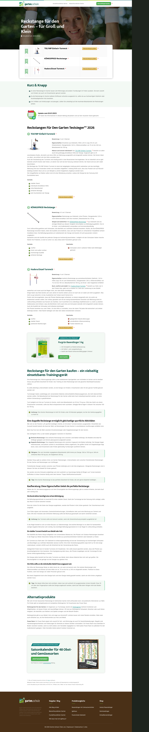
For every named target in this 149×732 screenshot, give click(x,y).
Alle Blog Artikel (54, 707)
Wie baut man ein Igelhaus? (57, 719)
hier (49, 680)
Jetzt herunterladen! (39, 659)
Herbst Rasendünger (106, 707)
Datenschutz (79, 727)
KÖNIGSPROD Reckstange (55, 58)
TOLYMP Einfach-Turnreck (55, 48)
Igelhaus (74, 711)
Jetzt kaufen (64, 357)
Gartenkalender (47, 663)
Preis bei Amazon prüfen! (89, 48)
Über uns (63, 727)
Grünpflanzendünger (106, 715)
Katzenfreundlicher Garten (76, 3)
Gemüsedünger (104, 711)
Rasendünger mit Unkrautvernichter (83, 707)
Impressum (70, 727)
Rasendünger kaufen (104, 3)
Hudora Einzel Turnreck (54, 69)
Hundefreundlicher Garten (60, 3)
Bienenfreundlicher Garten (57, 711)
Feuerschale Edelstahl (78, 715)
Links (85, 727)
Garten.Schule (54, 727)
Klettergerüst (77, 607)
